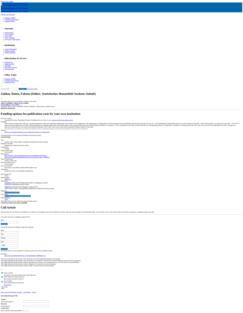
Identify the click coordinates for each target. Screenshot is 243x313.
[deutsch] (12, 14)
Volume (3, 238)
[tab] (121, 103)
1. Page (3, 245)
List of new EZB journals (12, 39)
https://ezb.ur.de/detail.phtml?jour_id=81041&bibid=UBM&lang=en (25, 255)
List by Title (8, 36)
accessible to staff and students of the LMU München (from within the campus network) (20, 276)
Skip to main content (7, 1)
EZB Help (8, 65)
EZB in (9, 69)
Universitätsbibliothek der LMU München (14, 8)
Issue (2, 241)
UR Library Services (11, 67)
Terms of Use (9, 62)
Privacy (34, 292)
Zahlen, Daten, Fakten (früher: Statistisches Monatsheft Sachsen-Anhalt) (48, 93)
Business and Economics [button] (12, 192)
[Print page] (5, 14)
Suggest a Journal (10, 51)
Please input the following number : (12, 310)
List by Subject (9, 34)
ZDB (6, 199)
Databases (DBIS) (10, 18)
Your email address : (7, 301)
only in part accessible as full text (13, 279)
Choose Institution (10, 52)
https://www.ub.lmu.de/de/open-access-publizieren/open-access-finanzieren (27, 132)
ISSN (2, 230)
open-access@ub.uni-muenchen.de (62, 120)
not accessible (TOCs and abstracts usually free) (14, 282)
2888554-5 (8, 179)
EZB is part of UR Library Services (11, 292)
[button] (14, 103)
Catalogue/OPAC (10, 21)
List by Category (10, 38)
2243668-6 (8, 183)
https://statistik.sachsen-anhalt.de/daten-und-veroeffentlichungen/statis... (26, 155)
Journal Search (9, 32)
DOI (2, 220)
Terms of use (7, 285)
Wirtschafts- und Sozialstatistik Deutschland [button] (18, 196)
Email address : (6, 306)
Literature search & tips (12, 19)
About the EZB (9, 64)
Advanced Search (32, 89)
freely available (8, 273)
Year (2, 234)
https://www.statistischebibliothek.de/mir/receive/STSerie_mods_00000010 (27, 157)
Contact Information (11, 49)
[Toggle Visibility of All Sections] (1, 98)
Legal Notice (27, 292)
